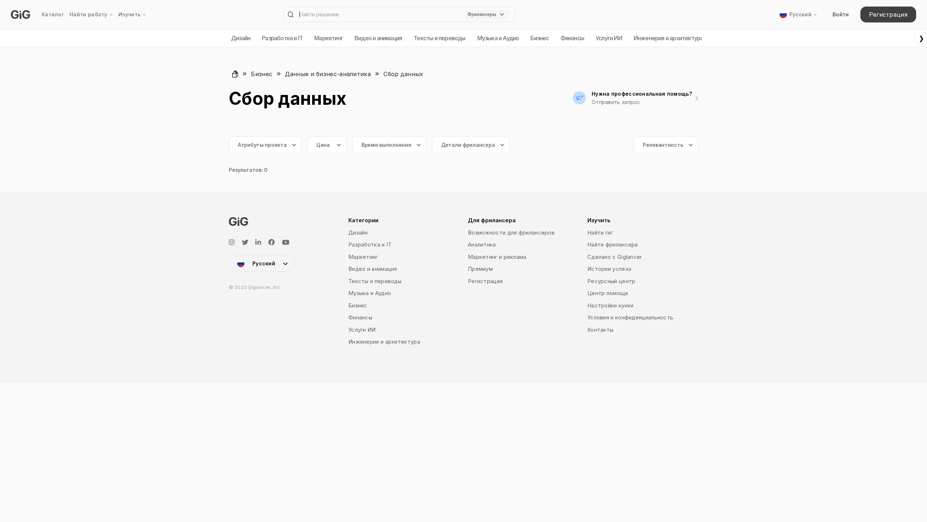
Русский (800, 14)
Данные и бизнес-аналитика (328, 74)
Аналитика (482, 244)
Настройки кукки (610, 305)
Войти (840, 14)
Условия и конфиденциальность (630, 317)
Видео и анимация (378, 38)
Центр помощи (607, 293)
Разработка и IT (282, 38)
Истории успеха (609, 268)
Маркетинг (328, 38)
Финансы (572, 38)
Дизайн (240, 38)
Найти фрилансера (612, 244)
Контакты (600, 329)
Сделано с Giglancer (614, 256)
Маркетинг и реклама (497, 256)
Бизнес (539, 38)
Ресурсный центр (611, 281)
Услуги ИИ (609, 38)
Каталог (53, 14)
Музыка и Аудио (498, 38)
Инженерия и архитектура (669, 38)
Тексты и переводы (439, 38)
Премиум (480, 268)
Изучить (129, 14)
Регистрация (888, 14)
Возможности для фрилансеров (511, 232)
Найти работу (89, 14)
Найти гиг (600, 232)
